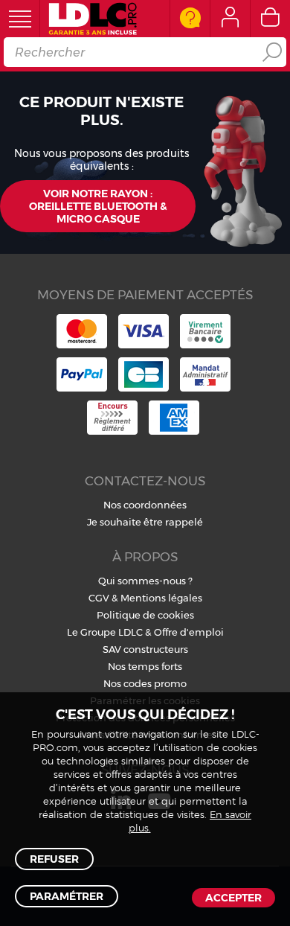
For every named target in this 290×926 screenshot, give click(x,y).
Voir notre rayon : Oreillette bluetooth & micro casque (98, 206)
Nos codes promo (145, 683)
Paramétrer (66, 896)
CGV (98, 598)
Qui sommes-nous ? (145, 581)
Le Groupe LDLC (105, 632)
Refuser (54, 859)
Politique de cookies (145, 615)
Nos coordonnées (145, 505)
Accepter (233, 897)
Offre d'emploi (189, 632)
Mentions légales (161, 598)
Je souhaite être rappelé (145, 522)
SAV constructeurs (145, 649)
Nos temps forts (145, 666)
